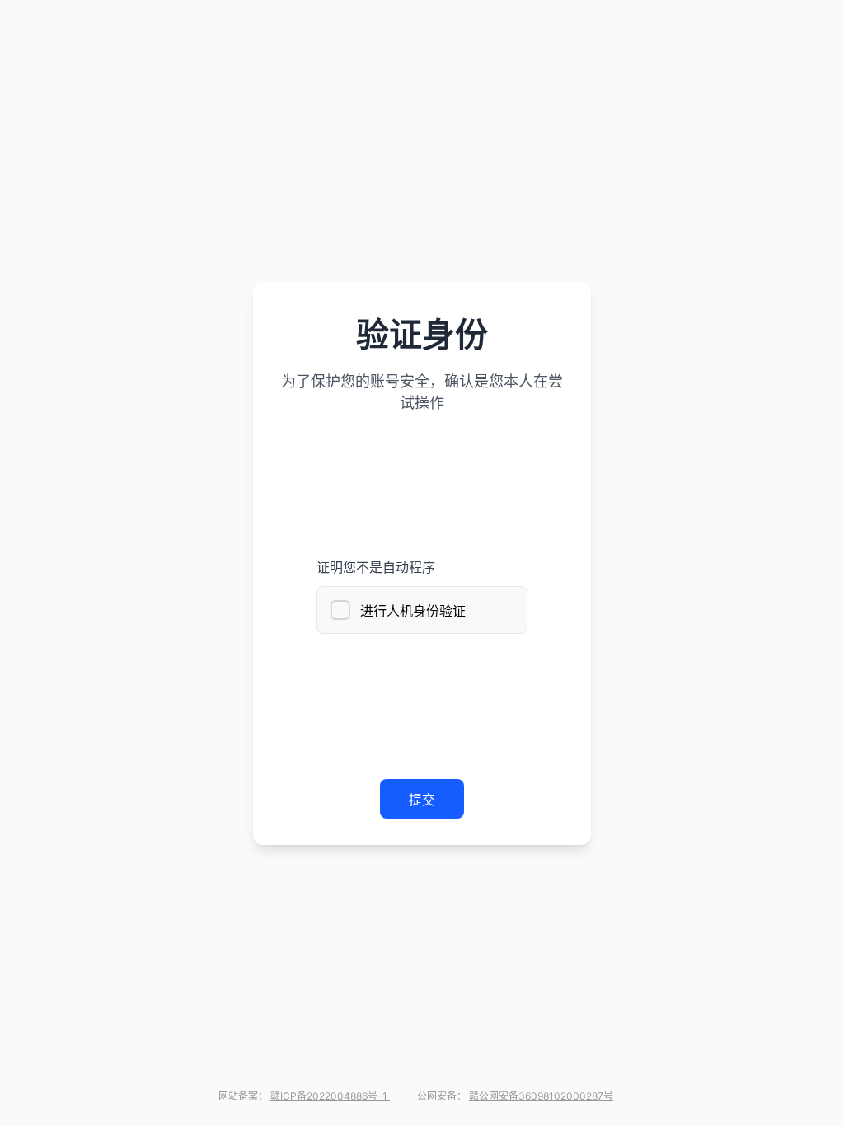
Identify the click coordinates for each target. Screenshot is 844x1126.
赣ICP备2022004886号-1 (330, 1096)
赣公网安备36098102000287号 (541, 1096)
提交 (422, 799)
